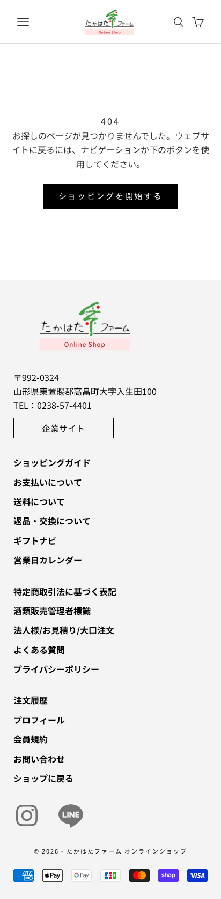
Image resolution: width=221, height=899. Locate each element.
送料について (39, 501)
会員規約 (30, 739)
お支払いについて (47, 482)
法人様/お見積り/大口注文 (63, 629)
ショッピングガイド (52, 462)
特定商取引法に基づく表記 (64, 591)
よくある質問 (39, 649)
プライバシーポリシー (56, 668)
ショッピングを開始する (110, 195)
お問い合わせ (39, 758)
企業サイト (63, 428)
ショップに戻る (43, 778)
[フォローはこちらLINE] (70, 815)
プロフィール (39, 719)
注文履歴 (30, 700)
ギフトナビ (34, 540)
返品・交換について (52, 520)
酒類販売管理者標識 (52, 610)
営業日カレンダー (47, 559)
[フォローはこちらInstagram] (26, 815)
